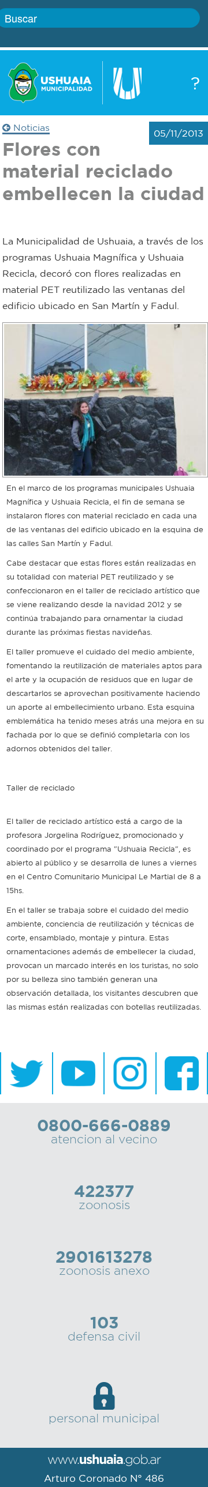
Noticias (30, 127)
